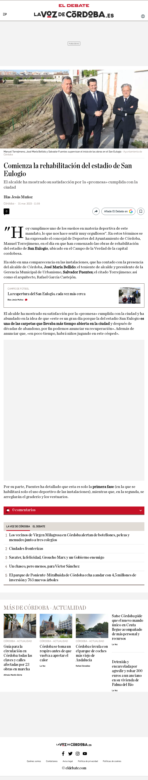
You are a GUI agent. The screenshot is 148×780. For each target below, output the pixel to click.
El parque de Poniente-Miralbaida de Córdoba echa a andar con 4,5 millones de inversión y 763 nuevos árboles (72, 577)
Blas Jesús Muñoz (18, 197)
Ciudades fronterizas (26, 548)
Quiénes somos (34, 761)
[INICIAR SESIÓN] (143, 16)
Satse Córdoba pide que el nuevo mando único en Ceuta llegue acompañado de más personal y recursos (127, 627)
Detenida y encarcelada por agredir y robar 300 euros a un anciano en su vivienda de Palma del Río (127, 673)
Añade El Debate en (116, 211)
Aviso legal (68, 761)
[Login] (143, 16)
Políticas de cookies (112, 761)
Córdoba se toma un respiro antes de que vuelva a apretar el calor (55, 653)
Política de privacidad (88, 761)
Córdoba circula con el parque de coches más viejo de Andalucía (92, 653)
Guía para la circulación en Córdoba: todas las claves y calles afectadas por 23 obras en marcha (18, 658)
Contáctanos (52, 761)
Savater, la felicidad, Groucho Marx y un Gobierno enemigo (56, 557)
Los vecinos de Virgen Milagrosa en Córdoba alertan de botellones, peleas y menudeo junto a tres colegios (69, 537)
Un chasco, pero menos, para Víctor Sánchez (44, 566)
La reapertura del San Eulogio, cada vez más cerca (46, 294)
